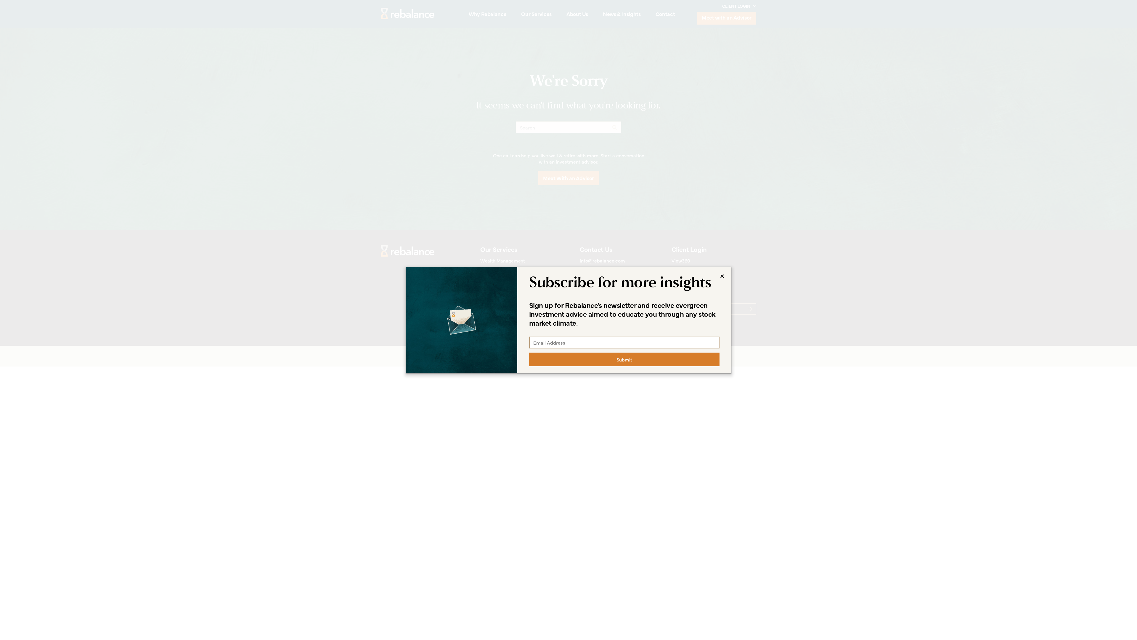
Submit (624, 359)
